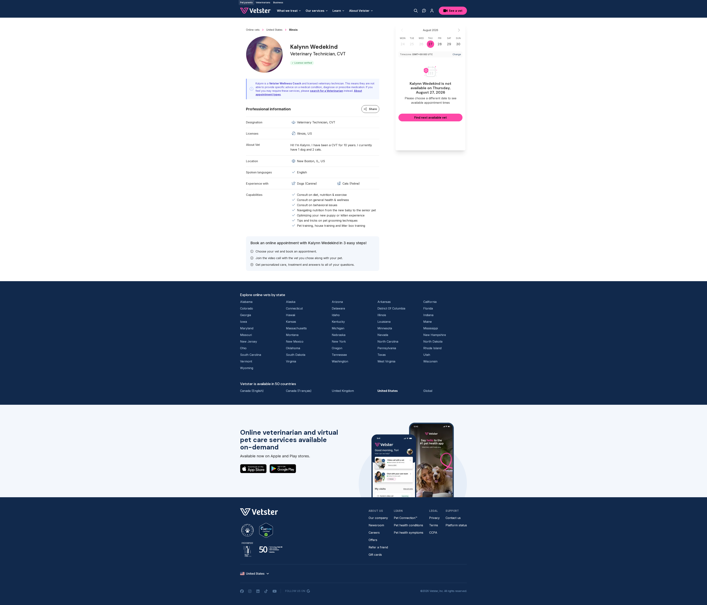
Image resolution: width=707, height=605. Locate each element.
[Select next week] (458, 30)
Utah (426, 355)
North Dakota (432, 341)
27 (430, 44)
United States (387, 391)
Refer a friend (378, 547)
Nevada (382, 335)
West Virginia (386, 361)
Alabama (246, 302)
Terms (433, 525)
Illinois (381, 315)
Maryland (246, 328)
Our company (378, 518)
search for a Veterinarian (326, 90)
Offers (373, 540)
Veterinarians (263, 2)
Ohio (243, 348)
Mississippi (430, 328)
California (430, 302)
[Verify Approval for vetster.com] (266, 530)
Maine (427, 321)
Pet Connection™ (405, 518)
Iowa (243, 321)
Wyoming (246, 368)
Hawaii (290, 315)
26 (421, 44)
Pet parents (246, 2)
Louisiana (384, 321)
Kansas (291, 321)
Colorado (246, 308)
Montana (292, 335)
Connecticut (294, 308)
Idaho (336, 315)
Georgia (245, 315)
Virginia (291, 361)
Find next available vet (430, 117)
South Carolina (250, 355)
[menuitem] (289, 11)
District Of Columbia (391, 308)
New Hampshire (434, 335)
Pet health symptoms (408, 532)
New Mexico (294, 341)
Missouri (246, 335)
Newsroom (376, 525)
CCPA (433, 532)
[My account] (432, 11)
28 (440, 44)
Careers (374, 532)
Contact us (453, 518)
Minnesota (384, 328)
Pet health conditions (408, 525)
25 (412, 44)
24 (403, 44)
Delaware (338, 308)
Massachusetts (296, 328)
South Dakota (295, 355)
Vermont (246, 361)
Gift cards (375, 554)
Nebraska (338, 335)
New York (339, 341)
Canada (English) (252, 391)
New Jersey (248, 341)
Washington (340, 361)
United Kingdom (343, 391)
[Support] (424, 11)
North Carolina (387, 341)
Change (457, 54)
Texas (381, 355)
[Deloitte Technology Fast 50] (271, 549)
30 (458, 44)
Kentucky (338, 321)
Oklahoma (293, 348)
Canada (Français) (299, 391)
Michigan (338, 328)
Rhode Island (432, 348)
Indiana (428, 315)
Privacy (434, 518)
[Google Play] (283, 468)
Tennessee (339, 355)
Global (427, 391)
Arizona (337, 302)
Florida (428, 308)
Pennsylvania (386, 348)
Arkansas (384, 302)
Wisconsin (430, 361)
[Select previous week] (402, 30)
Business (278, 2)
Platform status (456, 525)
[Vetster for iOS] (253, 468)
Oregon (337, 348)
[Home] (255, 11)
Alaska (290, 302)
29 (449, 44)
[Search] (415, 11)
